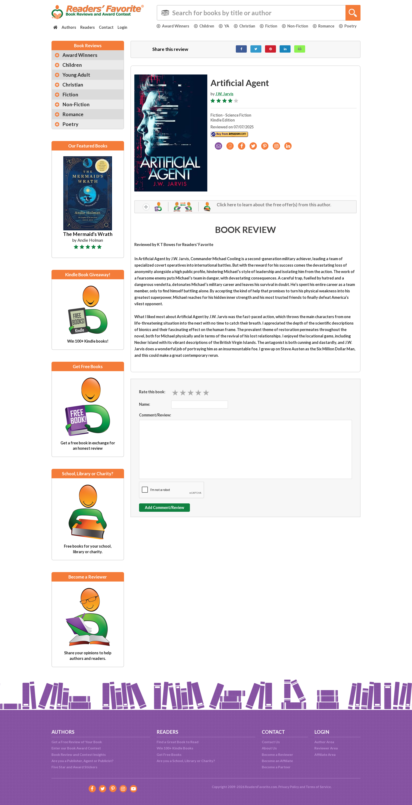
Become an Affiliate (277, 761)
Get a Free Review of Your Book (77, 742)
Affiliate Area (325, 754)
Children (206, 26)
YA (226, 26)
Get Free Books (169, 754)
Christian (247, 26)
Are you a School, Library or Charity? (186, 761)
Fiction (271, 26)
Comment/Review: (155, 415)
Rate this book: (152, 391)
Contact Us (271, 742)
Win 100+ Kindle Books (175, 748)
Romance (326, 26)
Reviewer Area (326, 748)
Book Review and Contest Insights (79, 754)
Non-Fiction (297, 26)
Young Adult (76, 75)
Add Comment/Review (164, 507)
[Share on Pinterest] (270, 49)
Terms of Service (318, 787)
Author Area (324, 742)
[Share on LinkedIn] (285, 49)
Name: (144, 404)
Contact (106, 27)
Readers (87, 27)
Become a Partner (276, 767)
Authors (69, 27)
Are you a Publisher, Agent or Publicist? (83, 761)
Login (122, 27)
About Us (269, 748)
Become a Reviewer (277, 754)
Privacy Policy (288, 787)
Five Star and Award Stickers (74, 767)
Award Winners (175, 26)
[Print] (299, 49)
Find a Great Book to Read (177, 742)
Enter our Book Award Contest (76, 748)
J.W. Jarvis (224, 93)
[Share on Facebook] (241, 49)
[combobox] (258, 13)
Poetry (350, 26)
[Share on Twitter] (255, 49)
